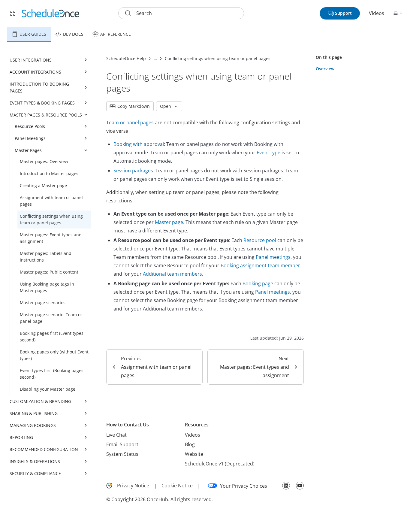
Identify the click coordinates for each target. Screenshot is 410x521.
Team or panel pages (130, 122)
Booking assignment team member (260, 265)
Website (194, 454)
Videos (376, 13)
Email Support (122, 444)
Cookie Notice (177, 485)
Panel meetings (273, 257)
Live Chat (116, 435)
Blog (190, 444)
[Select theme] (398, 13)
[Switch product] (12, 13)
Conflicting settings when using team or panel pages (217, 58)
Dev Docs (73, 34)
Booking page (258, 283)
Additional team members (172, 274)
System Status (122, 454)
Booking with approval (138, 144)
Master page (169, 222)
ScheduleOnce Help (126, 58)
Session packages (133, 170)
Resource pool (259, 240)
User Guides (33, 34)
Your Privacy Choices (243, 486)
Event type (268, 152)
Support (343, 13)
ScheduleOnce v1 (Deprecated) (220, 463)
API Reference (115, 34)
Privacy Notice (133, 485)
